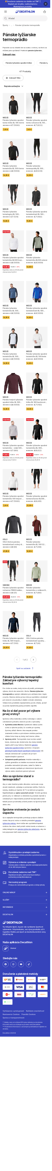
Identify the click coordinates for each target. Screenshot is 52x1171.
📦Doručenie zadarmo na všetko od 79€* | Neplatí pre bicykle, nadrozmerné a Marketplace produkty (22, 4)
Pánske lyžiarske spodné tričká (19, 63)
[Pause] (46, 4)
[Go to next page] (33, 660)
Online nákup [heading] (9, 892)
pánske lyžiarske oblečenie (28, 829)
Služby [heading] (6, 900)
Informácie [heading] (8, 907)
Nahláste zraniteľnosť (35, 1011)
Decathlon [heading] (8, 914)
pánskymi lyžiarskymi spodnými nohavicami (22, 751)
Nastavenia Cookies (11, 1014)
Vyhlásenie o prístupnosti (13, 1011)
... (11, 25)
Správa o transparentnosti (13, 1018)
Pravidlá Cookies (29, 1014)
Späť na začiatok (23, 668)
